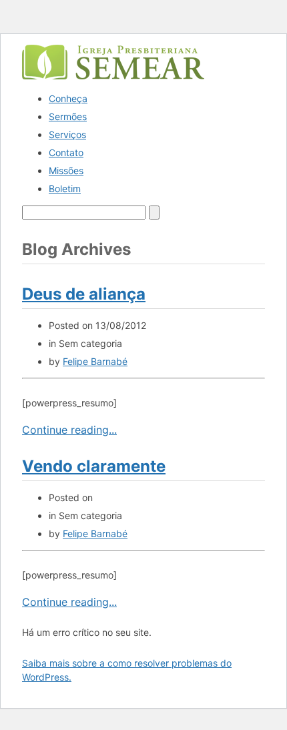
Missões (66, 170)
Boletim (65, 188)
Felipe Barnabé (95, 361)
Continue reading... (69, 429)
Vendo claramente (94, 466)
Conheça (68, 98)
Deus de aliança (84, 294)
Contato (66, 152)
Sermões (68, 116)
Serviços (67, 134)
